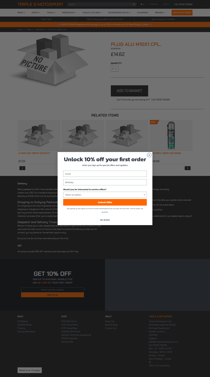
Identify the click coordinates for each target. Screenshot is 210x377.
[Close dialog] (149, 155)
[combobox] (104, 195)
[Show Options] (144, 195)
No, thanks (105, 219)
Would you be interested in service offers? (84, 189)
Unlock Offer (105, 202)
